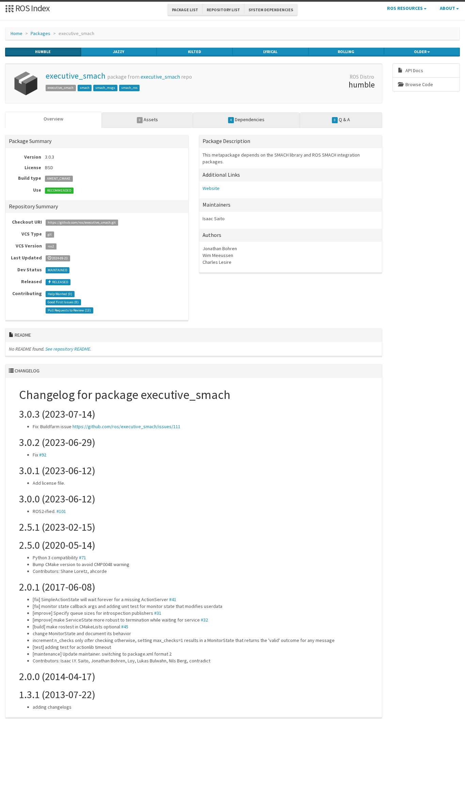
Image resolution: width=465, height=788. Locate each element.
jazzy (118, 51)
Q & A (342, 119)
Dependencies (247, 119)
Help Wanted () (60, 294)
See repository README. (68, 349)
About (448, 8)
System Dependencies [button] (270, 9)
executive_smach (76, 75)
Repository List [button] (223, 9)
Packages (40, 33)
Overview (53, 119)
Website (211, 188)
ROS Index (32, 8)
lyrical (270, 51)
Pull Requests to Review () (69, 310)
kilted (194, 51)
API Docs (413, 70)
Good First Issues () (63, 302)
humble (43, 51)
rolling (346, 51)
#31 (157, 613)
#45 (124, 627)
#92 (42, 455)
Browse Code (418, 84)
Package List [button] (185, 9)
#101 (61, 511)
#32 (204, 620)
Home (16, 33)
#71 (82, 557)
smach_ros (129, 87)
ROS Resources (405, 8)
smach (85, 87)
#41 (172, 599)
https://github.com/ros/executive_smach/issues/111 (126, 426)
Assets (148, 119)
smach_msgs (105, 87)
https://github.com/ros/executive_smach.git (82, 222)
